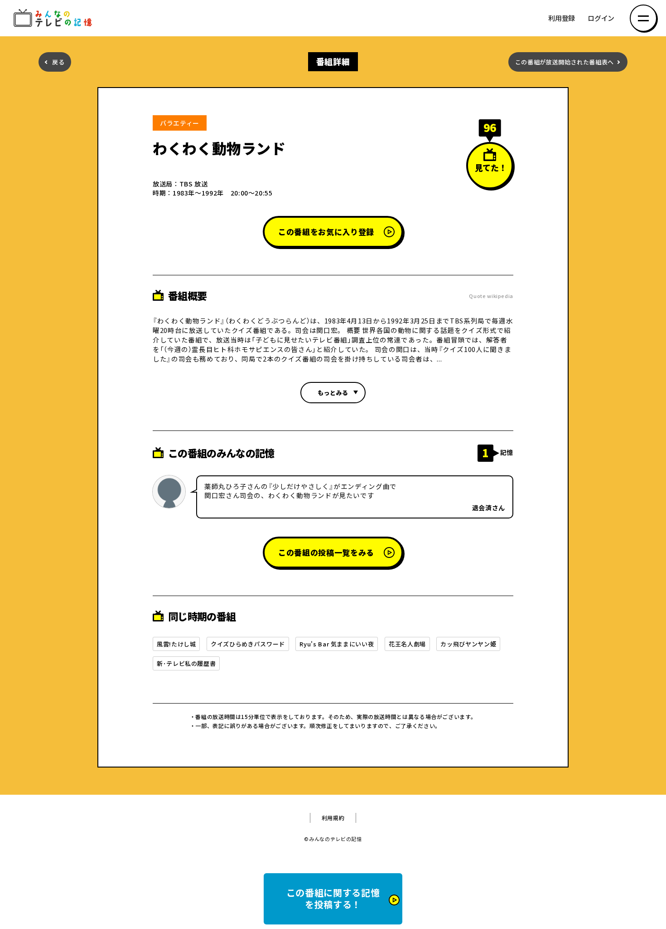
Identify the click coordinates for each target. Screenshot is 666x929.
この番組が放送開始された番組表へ (564, 62)
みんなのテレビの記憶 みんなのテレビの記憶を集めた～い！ (54, 18)
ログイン (601, 18)
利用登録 (561, 18)
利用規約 (333, 818)
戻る (58, 62)
